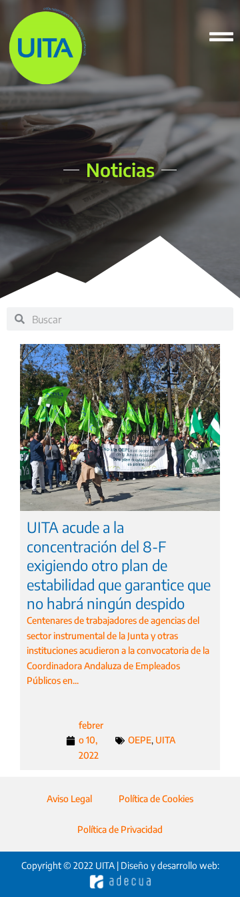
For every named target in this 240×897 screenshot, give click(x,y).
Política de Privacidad (120, 829)
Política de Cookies (156, 798)
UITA (165, 739)
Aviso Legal (69, 798)
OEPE (139, 739)
